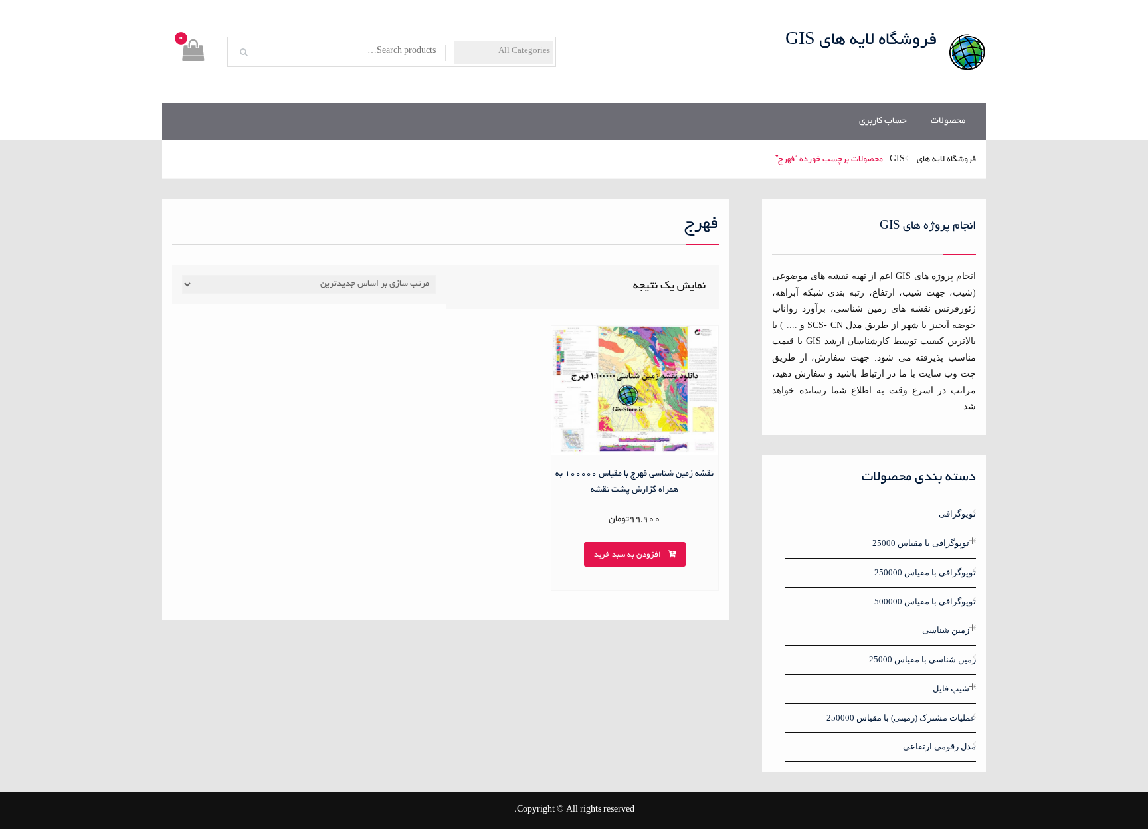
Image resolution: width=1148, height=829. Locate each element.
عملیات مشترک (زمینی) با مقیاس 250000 (901, 718)
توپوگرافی (957, 514)
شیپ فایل (951, 688)
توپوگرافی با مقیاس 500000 (925, 601)
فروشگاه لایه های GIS (861, 40)
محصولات (948, 121)
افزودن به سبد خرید (627, 555)
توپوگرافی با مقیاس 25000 (920, 543)
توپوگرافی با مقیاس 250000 (925, 572)
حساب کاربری (883, 121)
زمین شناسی (945, 630)
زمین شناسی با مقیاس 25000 (922, 659)
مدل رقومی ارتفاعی (939, 746)
